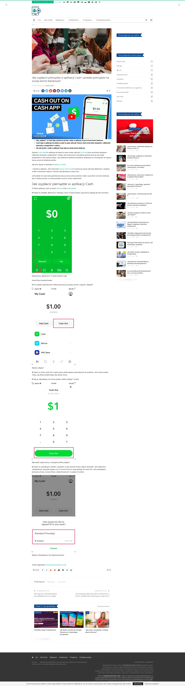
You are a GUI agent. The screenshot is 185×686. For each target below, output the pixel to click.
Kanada (119, 101)
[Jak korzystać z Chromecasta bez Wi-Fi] (121, 196)
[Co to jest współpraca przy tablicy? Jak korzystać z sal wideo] (121, 167)
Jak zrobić (48, 20)
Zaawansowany (122, 74)
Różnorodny (121, 61)
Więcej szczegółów (152, 684)
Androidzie (70, 188)
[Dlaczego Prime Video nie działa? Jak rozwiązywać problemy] (121, 245)
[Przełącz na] (64, 2)
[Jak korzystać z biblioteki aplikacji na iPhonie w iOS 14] (121, 149)
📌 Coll (119, 70)
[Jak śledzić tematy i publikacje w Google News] (121, 254)
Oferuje (38, 612)
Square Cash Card (65, 169)
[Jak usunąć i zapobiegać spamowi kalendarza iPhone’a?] (121, 186)
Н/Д (87, 612)
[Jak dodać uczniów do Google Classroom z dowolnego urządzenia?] (72, 619)
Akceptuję (138, 684)
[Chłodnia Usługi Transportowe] (46, 619)
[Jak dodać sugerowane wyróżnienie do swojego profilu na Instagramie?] (121, 235)
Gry (39, 20)
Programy (87, 20)
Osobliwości (73, 20)
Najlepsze (60, 20)
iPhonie (59, 188)
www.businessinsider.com (55, 565)
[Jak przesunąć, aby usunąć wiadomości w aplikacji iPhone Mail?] (121, 177)
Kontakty (58, 2)
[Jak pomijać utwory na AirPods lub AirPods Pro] (134, 131)
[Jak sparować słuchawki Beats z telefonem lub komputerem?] (121, 264)
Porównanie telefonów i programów (129, 88)
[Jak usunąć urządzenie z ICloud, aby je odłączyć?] (97, 619)
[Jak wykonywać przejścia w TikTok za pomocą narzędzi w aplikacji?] (121, 205)
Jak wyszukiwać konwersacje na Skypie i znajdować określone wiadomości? (138, 224)
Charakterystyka (103, 20)
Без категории (66, 612)
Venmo (82, 152)
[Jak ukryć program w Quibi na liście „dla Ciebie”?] (121, 215)
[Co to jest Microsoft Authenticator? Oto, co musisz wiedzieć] (121, 273)
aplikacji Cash (59, 165)
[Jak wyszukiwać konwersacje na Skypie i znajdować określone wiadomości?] (121, 224)
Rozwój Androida (122, 92)
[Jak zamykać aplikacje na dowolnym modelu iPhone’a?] (121, 158)
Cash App (41, 152)
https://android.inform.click (131, 665)
